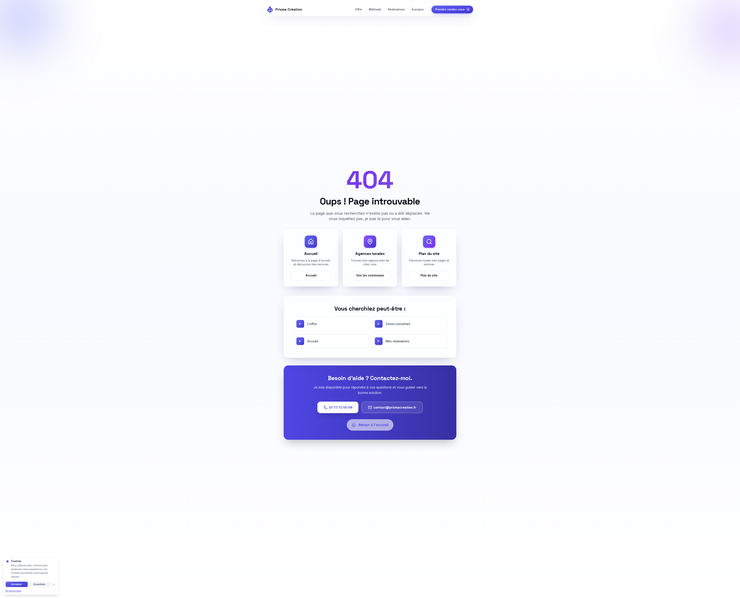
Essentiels (39, 584)
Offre (358, 9)
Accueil (310, 275)
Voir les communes (370, 275)
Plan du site (429, 275)
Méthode (375, 9)
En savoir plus (13, 590)
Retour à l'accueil (373, 425)
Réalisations (396, 9)
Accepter (16, 584)
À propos (418, 9)
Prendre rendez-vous (450, 9)
